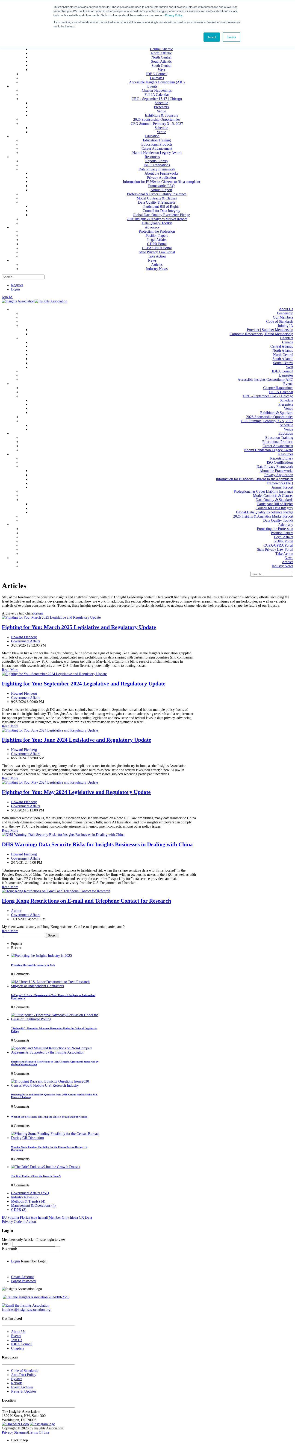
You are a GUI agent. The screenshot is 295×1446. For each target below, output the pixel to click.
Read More (10, 670)
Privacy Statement (15, 1432)
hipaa (74, 1217)
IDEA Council (21, 1344)
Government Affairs (25, 641)
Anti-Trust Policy (23, 1375)
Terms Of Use (39, 1432)
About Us (18, 1332)
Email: (7, 1244)
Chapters (17, 1348)
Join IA (7, 297)
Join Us (16, 1340)
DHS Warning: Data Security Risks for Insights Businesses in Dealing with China (97, 844)
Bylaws (16, 1379)
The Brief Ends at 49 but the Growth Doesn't (36, 1176)
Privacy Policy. (174, 15)
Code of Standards (24, 1371)
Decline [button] (231, 37)
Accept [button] (211, 37)
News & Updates (23, 1391)
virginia (13, 1217)
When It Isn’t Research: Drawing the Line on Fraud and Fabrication (49, 1116)
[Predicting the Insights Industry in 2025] (41, 955)
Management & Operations (33, 1205)
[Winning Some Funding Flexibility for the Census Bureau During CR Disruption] (55, 1138)
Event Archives (22, 1387)
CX (81, 1217)
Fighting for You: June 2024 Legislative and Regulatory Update (76, 740)
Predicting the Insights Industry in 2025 (33, 964)
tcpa (34, 1217)
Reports (16, 1383)
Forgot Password (23, 1281)
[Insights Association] (18, 301)
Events (16, 1336)
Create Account (22, 1277)
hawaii (43, 1217)
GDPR (18, 1210)
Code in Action (25, 1222)
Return (38, 613)
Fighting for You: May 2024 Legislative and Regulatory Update (76, 792)
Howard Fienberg (24, 637)
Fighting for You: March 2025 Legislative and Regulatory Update (79, 627)
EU (4, 1217)
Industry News (24, 1197)
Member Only (59, 1217)
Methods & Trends (28, 1201)
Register (17, 285)
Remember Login (34, 1261)
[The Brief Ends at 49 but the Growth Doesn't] (45, 1167)
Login (15, 289)
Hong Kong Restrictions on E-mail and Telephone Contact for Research (86, 901)
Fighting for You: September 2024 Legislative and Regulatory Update (83, 684)
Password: (10, 1249)
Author (16, 911)
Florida (25, 1217)
